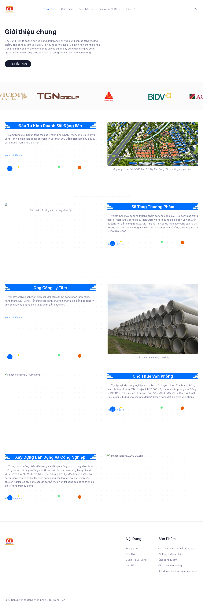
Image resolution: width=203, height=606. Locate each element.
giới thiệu (67, 9)
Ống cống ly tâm (167, 559)
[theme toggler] (195, 9)
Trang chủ (49, 9)
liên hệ (130, 9)
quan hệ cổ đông (110, 9)
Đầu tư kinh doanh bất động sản (176, 548)
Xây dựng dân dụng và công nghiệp (178, 571)
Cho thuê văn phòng (170, 565)
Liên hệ (130, 565)
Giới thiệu (131, 554)
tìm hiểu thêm (18, 63)
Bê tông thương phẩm (170, 554)
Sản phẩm (84, 9)
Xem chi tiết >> (13, 155)
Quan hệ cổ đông (136, 559)
